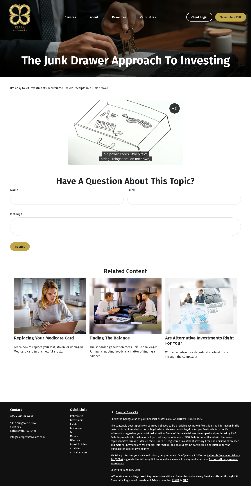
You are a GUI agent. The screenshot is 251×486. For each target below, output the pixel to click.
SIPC (185, 480)
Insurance (76, 428)
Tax (72, 432)
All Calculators (78, 452)
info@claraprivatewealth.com (27, 437)
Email (131, 190)
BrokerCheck (194, 419)
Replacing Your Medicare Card (44, 338)
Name (14, 190)
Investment (76, 420)
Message (16, 214)
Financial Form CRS (127, 412)
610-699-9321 (26, 416)
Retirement (76, 416)
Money (74, 436)
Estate (73, 424)
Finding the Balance (109, 338)
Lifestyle (75, 440)
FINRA (175, 480)
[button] (70, 17)
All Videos (76, 448)
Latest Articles (78, 444)
